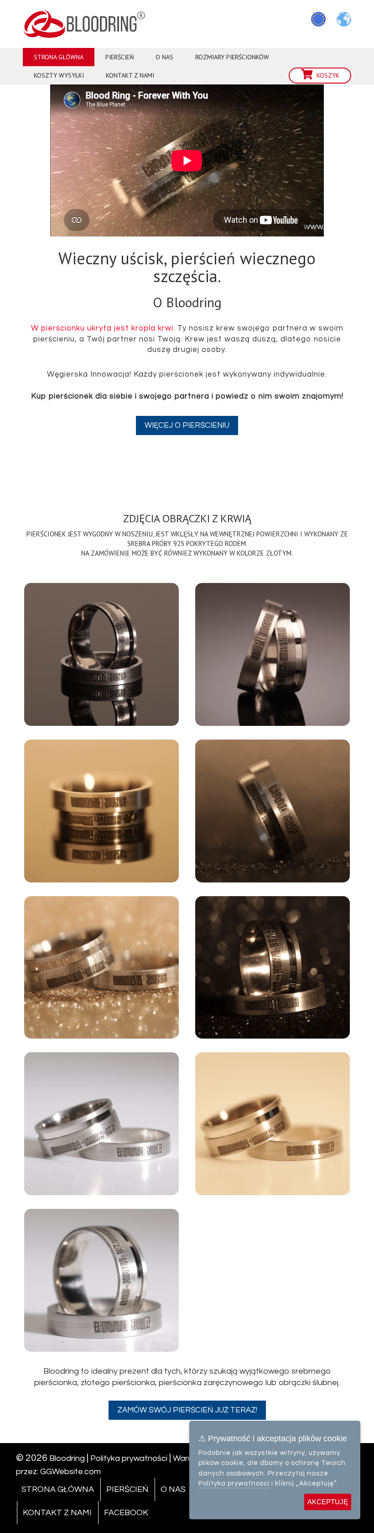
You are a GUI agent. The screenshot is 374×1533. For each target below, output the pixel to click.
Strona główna (58, 57)
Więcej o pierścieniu (187, 425)
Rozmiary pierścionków (232, 57)
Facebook (126, 1512)
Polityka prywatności (128, 1458)
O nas (164, 57)
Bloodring (67, 1458)
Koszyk (328, 75)
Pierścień (119, 57)
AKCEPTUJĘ (327, 1502)
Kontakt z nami (130, 75)
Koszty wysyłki (59, 75)
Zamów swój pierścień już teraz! (187, 1410)
